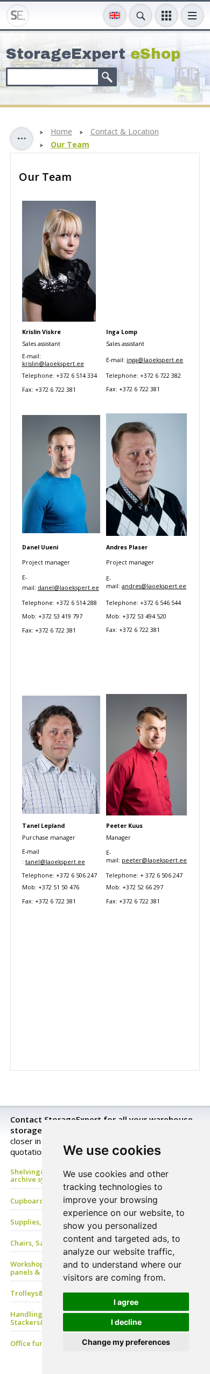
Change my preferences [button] (126, 1341)
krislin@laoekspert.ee (53, 364)
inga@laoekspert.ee (155, 360)
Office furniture (37, 1343)
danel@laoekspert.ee (68, 587)
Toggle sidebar (21, 138)
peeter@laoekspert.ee (154, 860)
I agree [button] (126, 1302)
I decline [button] (126, 1322)
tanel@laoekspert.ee (55, 862)
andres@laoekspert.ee (154, 586)
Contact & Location (124, 132)
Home (61, 132)
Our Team (70, 144)
